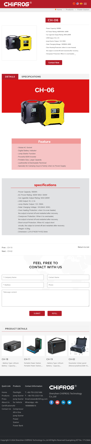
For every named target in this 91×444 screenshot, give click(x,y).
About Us (6, 402)
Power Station (83, 9)
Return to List (83, 247)
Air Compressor (18, 407)
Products (69, 9)
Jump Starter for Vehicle (18, 401)
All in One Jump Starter (18, 414)
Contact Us (6, 409)
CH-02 (9, 251)
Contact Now (53, 62)
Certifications (7, 405)
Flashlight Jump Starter (18, 394)
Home (59, 9)
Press (4, 399)
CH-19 (9, 247)
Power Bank (18, 425)
